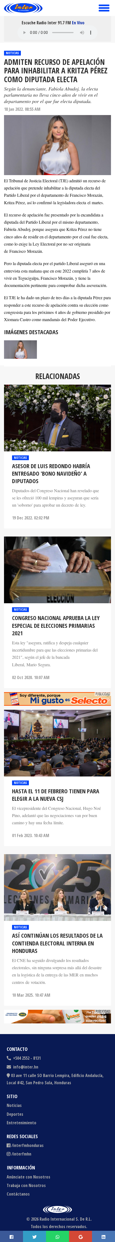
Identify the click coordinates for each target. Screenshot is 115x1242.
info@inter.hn (25, 1067)
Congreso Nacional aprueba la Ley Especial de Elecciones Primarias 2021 (56, 625)
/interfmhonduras (27, 1145)
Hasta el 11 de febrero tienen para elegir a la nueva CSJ (55, 795)
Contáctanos (18, 1194)
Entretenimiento (21, 1123)
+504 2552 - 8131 (26, 1058)
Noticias (12, 53)
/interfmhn (21, 1154)
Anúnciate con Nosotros (28, 1177)
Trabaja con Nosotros (26, 1185)
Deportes (15, 1114)
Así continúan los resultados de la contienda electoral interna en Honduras (57, 943)
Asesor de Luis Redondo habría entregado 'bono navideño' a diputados (51, 473)
